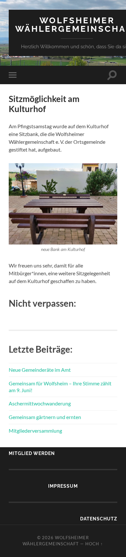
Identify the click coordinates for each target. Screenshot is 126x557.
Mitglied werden (32, 453)
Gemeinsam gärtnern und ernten (45, 417)
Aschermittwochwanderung (40, 403)
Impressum (63, 486)
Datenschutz (98, 518)
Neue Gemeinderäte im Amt (40, 370)
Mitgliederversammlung (35, 430)
